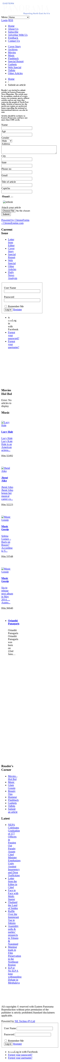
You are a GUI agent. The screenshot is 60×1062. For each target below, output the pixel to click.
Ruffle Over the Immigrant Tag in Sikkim (13, 917)
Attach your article (11, 207)
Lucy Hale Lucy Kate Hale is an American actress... (6, 444)
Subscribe (13, 31)
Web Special (14, 67)
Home (11, 26)
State (3, 162)
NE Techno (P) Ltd (25, 1021)
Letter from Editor (11, 242)
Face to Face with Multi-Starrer (13, 895)
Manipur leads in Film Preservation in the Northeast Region (14, 956)
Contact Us (14, 40)
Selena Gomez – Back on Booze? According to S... (6, 543)
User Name (10, 287)
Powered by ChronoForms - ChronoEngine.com (15, 221)
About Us (13, 28)
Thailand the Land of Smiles (13, 905)
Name (4, 124)
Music (11, 55)
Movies (12, 52)
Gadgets (12, 64)
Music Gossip (5, 528)
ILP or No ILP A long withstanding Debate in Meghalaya (15, 975)
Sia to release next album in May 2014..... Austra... (7, 595)
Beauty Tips (12, 792)
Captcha (5, 188)
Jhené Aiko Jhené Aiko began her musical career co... (7, 493)
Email (4, 175)
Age (3, 131)
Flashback (13, 58)
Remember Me (16, 306)
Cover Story (14, 46)
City (3, 156)
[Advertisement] (18, 368)
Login (4, 20)
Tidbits (11, 70)
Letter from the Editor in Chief (12, 883)
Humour (12, 797)
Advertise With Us (18, 34)
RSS (10, 20)
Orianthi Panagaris (13, 622)
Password (9, 297)
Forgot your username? (20, 1057)
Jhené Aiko (4, 479)
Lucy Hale (7, 431)
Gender (5, 137)
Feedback (13, 37)
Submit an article (13, 810)
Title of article (8, 181)
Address (5, 143)
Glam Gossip (11, 787)
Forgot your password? (20, 1054)
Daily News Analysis (12, 275)
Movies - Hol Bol (12, 778)
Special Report (16, 61)
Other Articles (15, 73)
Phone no (6, 168)
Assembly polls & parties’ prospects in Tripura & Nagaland (13, 935)
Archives (13, 49)
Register (17, 309)
